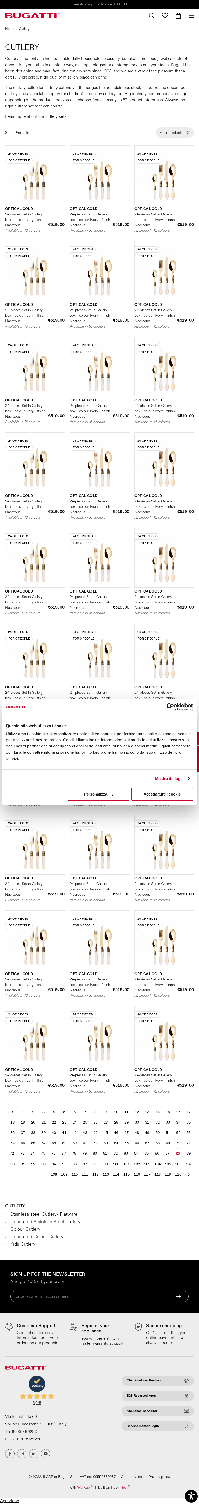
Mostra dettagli (169, 778)
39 (43, 1133)
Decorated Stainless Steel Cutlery (45, 1222)
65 (126, 1143)
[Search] (151, 15)
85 (147, 1153)
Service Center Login (143, 1426)
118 (157, 1174)
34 (178, 1122)
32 (157, 1122)
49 (147, 1133)
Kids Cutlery (22, 1244)
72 (12, 1153)
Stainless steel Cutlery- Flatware (43, 1214)
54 (12, 1143)
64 (116, 1143)
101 (126, 1164)
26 (95, 1122)
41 (64, 1133)
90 (12, 1164)
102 (137, 1164)
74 (33, 1153)
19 (23, 1122)
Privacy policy (159, 1477)
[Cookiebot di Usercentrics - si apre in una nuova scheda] (170, 707)
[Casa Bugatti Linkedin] (33, 1453)
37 (23, 1133)
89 (189, 1153)
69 (168, 1143)
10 (116, 1112)
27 (106, 1122)
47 (126, 1133)
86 (157, 1153)
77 (64, 1153)
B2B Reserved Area (141, 1396)
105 (168, 1164)
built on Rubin (114, 1487)
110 (75, 1174)
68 (157, 1143)
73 (22, 1153)
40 (54, 1133)
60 (75, 1143)
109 (64, 1174)
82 (115, 1153)
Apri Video (9, 1500)
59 (64, 1143)
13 (147, 1112)
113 (106, 1174)
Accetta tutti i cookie (162, 794)
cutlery (51, 116)
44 (95, 1133)
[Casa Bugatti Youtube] (45, 1453)
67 (147, 1143)
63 (106, 1143)
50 (157, 1133)
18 (12, 1122)
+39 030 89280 (22, 1431)
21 (43, 1122)
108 (54, 1174)
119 (168, 1174)
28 (116, 1122)
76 (53, 1153)
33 (168, 1122)
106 (178, 1164)
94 (54, 1164)
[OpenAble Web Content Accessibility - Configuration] (191, 1496)
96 (75, 1164)
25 (85, 1122)
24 (75, 1122)
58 (54, 1143)
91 (23, 1164)
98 (95, 1164)
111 (85, 1174)
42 (75, 1133)
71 (189, 1143)
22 (54, 1122)
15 (168, 1112)
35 (189, 1122)
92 (33, 1164)
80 (95, 1153)
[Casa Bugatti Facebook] (10, 1453)
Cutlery (15, 1206)
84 (136, 1153)
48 (137, 1133)
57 (43, 1143)
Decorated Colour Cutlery (36, 1237)
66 (137, 1143)
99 (106, 1164)
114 (116, 1174)
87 (167, 1153)
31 (147, 1122)
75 (43, 1153)
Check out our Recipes (144, 1380)
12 (137, 1112)
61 (85, 1143)
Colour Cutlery (25, 1229)
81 (105, 1153)
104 (157, 1164)
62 (95, 1143)
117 (147, 1174)
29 (126, 1122)
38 (33, 1133)
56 (33, 1143)
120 (178, 1174)
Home (9, 29)
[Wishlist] (165, 15)
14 (157, 1112)
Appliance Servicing (142, 1411)
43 (85, 1133)
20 (33, 1122)
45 (106, 1133)
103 (147, 1164)
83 (126, 1153)
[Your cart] (178, 16)
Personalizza (95, 794)
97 (85, 1164)
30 (137, 1122)
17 (189, 1112)
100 (116, 1164)
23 (64, 1122)
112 (95, 1174)
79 (84, 1153)
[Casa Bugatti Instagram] (21, 1453)
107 (189, 1164)
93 (43, 1164)
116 (137, 1174)
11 (126, 1112)
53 (189, 1133)
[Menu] (189, 16)
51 (168, 1133)
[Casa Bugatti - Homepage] (32, 15)
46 (116, 1133)
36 (12, 1133)
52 (178, 1133)
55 (23, 1143)
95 (64, 1164)
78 (74, 1153)
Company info (132, 1477)
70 (178, 1143)
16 (178, 1112)
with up (81, 1487)
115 (126, 1174)
